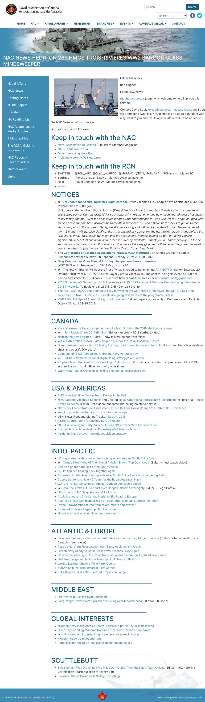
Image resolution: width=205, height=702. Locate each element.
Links (11, 176)
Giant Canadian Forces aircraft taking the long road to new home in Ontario (107, 345)
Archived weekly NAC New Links (79, 157)
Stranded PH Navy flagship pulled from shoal (87, 509)
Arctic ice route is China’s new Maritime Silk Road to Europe (97, 496)
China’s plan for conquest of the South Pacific (88, 466)
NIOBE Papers (18, 105)
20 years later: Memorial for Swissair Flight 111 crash (92, 362)
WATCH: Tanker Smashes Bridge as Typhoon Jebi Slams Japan (99, 483)
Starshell (14, 112)
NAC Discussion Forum (73, 149)
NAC (34, 23)
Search (192, 7)
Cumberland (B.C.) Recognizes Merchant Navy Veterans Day (98, 353)
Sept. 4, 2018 (117, 416)
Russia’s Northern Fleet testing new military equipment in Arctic (99, 546)
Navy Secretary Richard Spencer (80, 399)
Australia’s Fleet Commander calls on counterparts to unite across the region (108, 500)
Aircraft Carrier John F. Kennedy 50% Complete (89, 420)
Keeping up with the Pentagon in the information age (92, 412)
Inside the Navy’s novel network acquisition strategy (92, 433)
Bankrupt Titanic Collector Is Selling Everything (89, 676)
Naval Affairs (55, 23)
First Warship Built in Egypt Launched (82, 596)
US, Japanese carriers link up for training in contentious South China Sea (106, 458)
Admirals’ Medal (151, 23)
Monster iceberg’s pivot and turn (79, 638)
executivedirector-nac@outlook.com (172, 109)
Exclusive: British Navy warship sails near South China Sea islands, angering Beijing (112, 475)
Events (125, 23)
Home (21, 23)
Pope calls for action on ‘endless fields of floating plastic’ (95, 642)
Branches (104, 23)
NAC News (15, 91)
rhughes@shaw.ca (132, 98)
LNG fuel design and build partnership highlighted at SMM (96, 559)
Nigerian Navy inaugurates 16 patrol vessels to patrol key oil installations (106, 626)
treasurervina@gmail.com (175, 278)
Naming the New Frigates (74, 336)
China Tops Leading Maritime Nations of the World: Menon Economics (104, 630)
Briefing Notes (18, 98)
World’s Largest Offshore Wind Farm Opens (86, 563)
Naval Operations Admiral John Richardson (147, 399)
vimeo (62, 186)
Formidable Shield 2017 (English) (86, 332)
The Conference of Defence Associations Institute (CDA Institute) (103, 252)
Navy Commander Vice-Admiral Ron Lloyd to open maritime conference (107, 261)
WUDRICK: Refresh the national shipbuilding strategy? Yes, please (101, 358)
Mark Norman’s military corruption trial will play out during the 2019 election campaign (115, 328)
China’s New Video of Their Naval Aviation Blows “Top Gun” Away (106, 462)
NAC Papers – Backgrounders (18, 160)
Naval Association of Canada (77, 145)
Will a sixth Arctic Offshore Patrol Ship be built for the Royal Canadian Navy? (108, 341)
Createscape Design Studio (189, 697)
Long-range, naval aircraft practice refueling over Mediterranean (101, 601)
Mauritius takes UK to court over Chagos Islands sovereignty (104, 488)
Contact (178, 23)
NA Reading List (19, 119)
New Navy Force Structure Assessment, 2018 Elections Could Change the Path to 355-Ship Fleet (122, 408)
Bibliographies (18, 138)
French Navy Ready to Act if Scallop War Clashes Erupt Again (98, 551)
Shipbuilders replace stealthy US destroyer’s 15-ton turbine (97, 429)
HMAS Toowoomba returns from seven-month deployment (96, 505)
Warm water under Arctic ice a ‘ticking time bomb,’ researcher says (102, 370)
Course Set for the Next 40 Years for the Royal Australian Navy (99, 479)
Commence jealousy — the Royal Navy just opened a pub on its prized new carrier (112, 555)
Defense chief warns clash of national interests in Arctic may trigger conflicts (108, 538)
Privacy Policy (47, 697)
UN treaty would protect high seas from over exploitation (101, 634)
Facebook (192, 15)
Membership (82, 23)
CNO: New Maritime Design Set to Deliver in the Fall (92, 395)
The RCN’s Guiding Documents (21, 148)
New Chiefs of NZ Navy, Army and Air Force (87, 492)
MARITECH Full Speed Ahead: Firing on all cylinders (92, 299)
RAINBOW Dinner (167, 269)
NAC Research (18, 169)
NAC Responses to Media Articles (21, 129)
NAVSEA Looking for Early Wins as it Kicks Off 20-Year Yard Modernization (107, 425)
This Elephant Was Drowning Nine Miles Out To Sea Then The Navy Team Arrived (111, 667)
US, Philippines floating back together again (86, 471)
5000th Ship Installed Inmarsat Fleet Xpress (86, 567)
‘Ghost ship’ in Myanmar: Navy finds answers (87, 513)
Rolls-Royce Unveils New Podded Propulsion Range (92, 572)
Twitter (199, 15)
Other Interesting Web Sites (76, 153)
